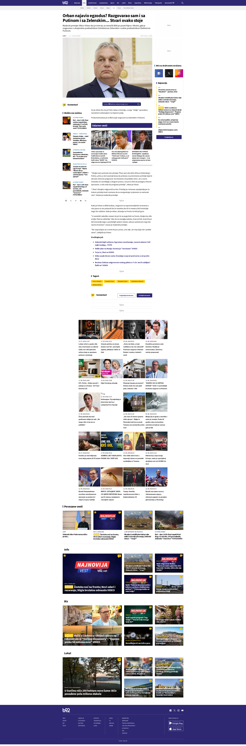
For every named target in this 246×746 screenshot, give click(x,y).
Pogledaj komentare (126, 295)
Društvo (159, 586)
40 (68, 134)
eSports (96, 718)
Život (64, 725)
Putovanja (81, 721)
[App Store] (176, 728)
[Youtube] (182, 710)
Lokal (95, 725)
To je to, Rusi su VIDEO (104, 252)
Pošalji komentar (144, 295)
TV (110, 721)
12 (119, 659)
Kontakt (124, 733)
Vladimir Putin (123, 281)
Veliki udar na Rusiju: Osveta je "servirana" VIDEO (116, 248)
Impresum (125, 721)
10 (150, 607)
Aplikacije (125, 728)
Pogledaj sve (169, 137)
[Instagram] (179, 73)
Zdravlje (81, 718)
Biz (64, 723)
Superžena (81, 725)
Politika (159, 561)
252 (69, 164)
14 (68, 182)
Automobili (97, 723)
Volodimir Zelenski (137, 281)
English (111, 723)
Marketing (125, 718)
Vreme (111, 725)
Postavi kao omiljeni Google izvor (116, 104)
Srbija (128, 615)
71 (68, 118)
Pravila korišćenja (128, 723)
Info (64, 718)
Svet (64, 36)
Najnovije (77, 3)
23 (92, 295)
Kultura (80, 723)
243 (69, 150)
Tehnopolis (97, 721)
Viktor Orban (97, 285)
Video (111, 718)
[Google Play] (176, 723)
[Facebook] (159, 73)
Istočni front (110, 281)
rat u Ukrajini (97, 281)
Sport (65, 721)
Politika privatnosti (128, 725)
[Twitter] (169, 73)
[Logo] (65, 3)
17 (119, 607)
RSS (123, 730)
